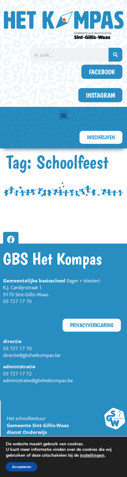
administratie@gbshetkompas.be (38, 380)
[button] (64, 115)
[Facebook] (10, 239)
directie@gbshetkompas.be (31, 355)
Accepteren (21, 466)
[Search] (115, 55)
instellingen (92, 455)
